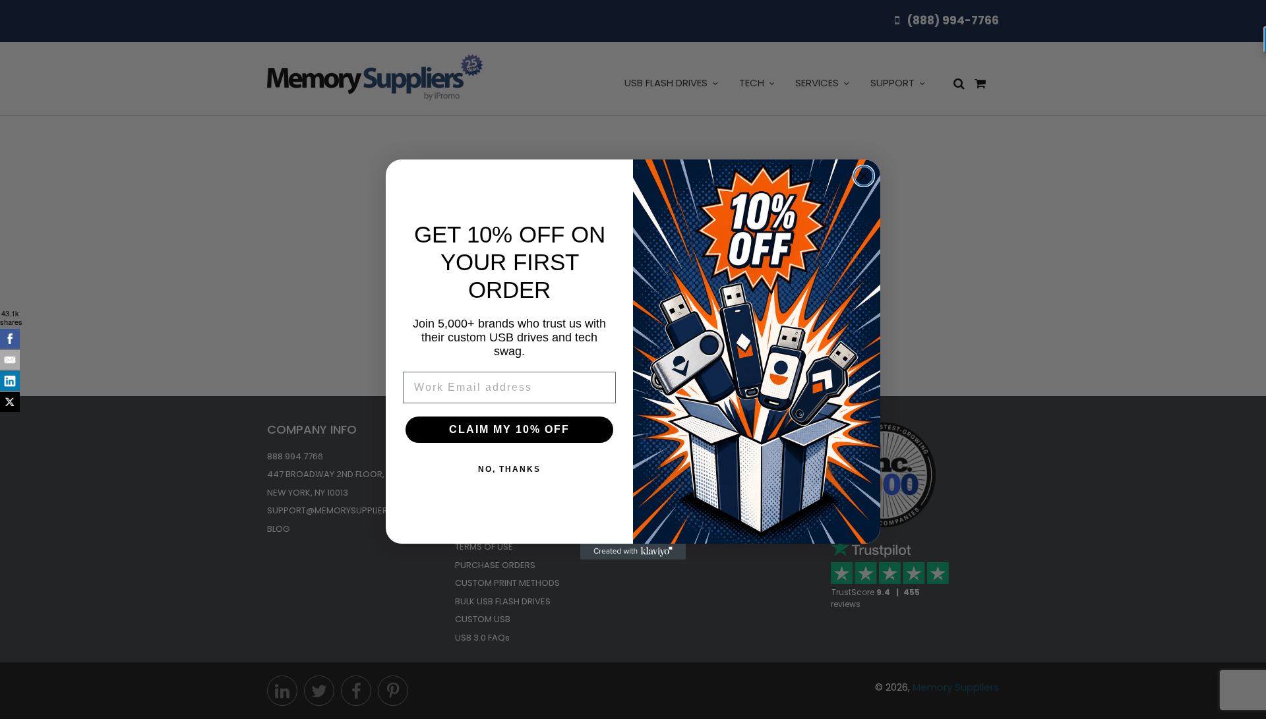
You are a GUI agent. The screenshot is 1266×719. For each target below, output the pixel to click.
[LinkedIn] (10, 381)
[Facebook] (10, 339)
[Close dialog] (864, 176)
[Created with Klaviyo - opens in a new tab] (633, 552)
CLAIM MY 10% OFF (509, 429)
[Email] (10, 360)
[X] (10, 402)
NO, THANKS (509, 469)
